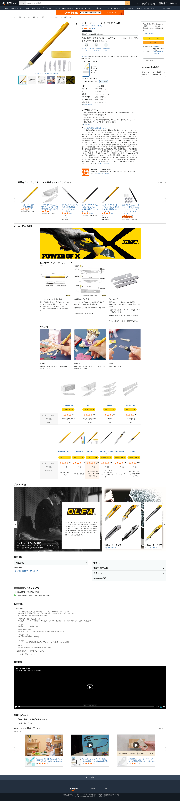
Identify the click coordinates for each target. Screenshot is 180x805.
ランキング (56, 8)
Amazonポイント (17, 8)
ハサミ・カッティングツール (54, 17)
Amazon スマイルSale (101, 174)
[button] (6, 8)
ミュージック (107, 8)
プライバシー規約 (74, 795)
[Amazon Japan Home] (74, 789)
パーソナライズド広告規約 (88, 795)
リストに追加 (148, 60)
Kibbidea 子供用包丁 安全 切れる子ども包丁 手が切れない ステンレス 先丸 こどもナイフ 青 (49, 760)
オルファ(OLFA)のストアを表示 (92, 26)
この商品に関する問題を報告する (95, 128)
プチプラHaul (46, 8)
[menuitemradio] (161, 707)
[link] (29, 206)
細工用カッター (68, 17)
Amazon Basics (67, 8)
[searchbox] (75, 3)
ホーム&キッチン (119, 8)
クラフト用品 (40, 17)
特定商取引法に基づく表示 (111, 795)
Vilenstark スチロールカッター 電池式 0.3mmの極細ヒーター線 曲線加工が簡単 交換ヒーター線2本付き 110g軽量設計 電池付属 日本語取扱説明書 (95, 760)
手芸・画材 (22, 17)
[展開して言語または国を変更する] (98, 789)
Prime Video (79, 8)
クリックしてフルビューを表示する (46, 73)
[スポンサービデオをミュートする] (60, 754)
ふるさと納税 (35, 8)
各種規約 (100, 795)
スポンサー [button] (16, 731)
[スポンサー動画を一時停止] (60, 750)
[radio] (23, 80)
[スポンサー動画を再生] (90, 745)
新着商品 (98, 8)
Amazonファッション (142, 8)
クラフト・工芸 (31, 17)
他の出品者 (85, 56)
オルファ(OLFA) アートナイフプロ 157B (28, 670)
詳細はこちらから (104, 163)
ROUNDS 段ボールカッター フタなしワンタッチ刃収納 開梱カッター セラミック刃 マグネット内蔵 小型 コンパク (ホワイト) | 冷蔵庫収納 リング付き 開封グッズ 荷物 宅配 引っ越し (141, 760)
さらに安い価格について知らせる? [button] (26, 571)
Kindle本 (130, 8)
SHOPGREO (156, 46)
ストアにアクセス (110, 548)
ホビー (16, 17)
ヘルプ (27, 8)
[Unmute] (164, 707)
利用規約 (65, 795)
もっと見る (86, 124)
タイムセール (89, 8)
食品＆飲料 (166, 8)
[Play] (15, 707)
